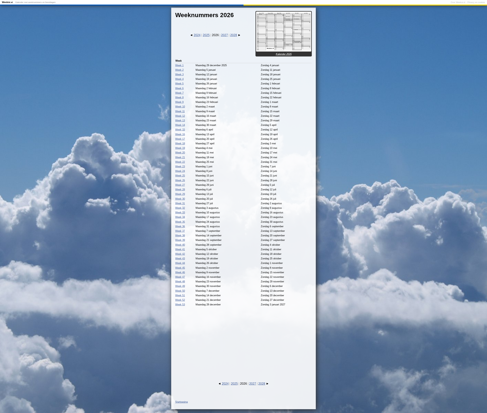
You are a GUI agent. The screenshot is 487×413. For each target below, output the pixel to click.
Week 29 (180, 194)
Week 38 (180, 235)
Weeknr (7, 2)
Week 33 (180, 212)
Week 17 (180, 138)
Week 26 (180, 180)
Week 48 (180, 281)
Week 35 (180, 221)
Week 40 (180, 244)
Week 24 (180, 171)
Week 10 (180, 106)
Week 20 (180, 152)
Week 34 (180, 217)
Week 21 (180, 157)
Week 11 (180, 111)
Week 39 (180, 240)
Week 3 (179, 74)
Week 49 (180, 286)
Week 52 (180, 300)
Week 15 (180, 129)
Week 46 (180, 272)
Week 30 (180, 198)
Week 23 (180, 166)
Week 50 (180, 290)
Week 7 (179, 92)
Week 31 (180, 203)
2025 (206, 35)
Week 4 (179, 79)
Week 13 (180, 120)
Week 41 (180, 249)
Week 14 (180, 125)
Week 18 (180, 143)
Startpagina (181, 401)
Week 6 (179, 88)
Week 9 (179, 102)
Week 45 (180, 267)
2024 (197, 35)
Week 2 (179, 69)
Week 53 (180, 304)
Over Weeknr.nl (458, 2)
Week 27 (180, 184)
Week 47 (180, 277)
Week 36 (180, 226)
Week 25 (180, 175)
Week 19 (180, 148)
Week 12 (180, 115)
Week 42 (180, 254)
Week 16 (180, 134)
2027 (224, 35)
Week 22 (180, 161)
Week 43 (180, 258)
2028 (233, 35)
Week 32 (180, 207)
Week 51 (180, 295)
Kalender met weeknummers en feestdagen (35, 2)
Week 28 (180, 189)
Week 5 (179, 83)
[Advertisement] (243, 340)
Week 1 (179, 65)
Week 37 (180, 231)
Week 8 (179, 97)
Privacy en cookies (476, 2)
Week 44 (180, 263)
